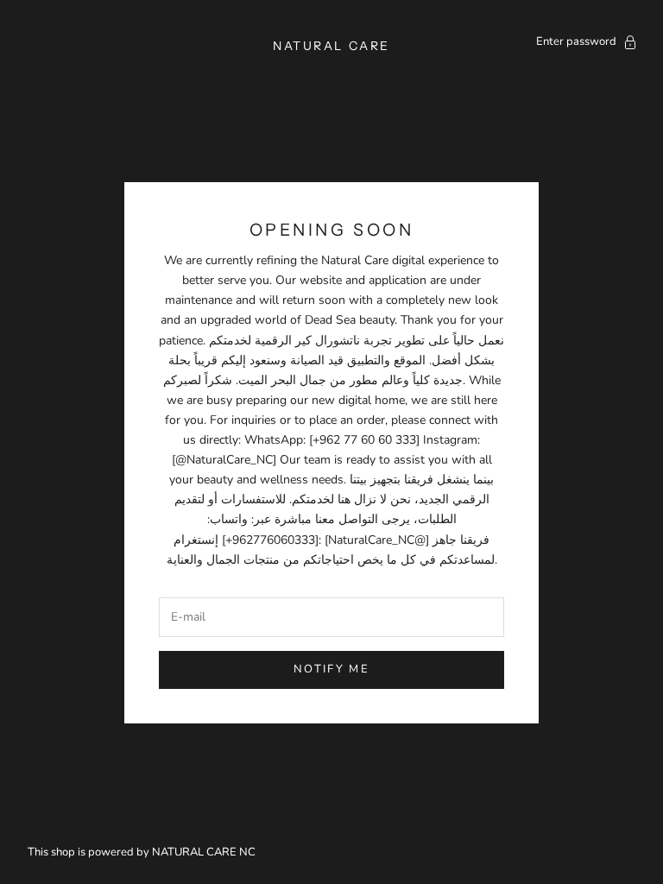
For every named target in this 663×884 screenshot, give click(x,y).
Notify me (331, 669)
